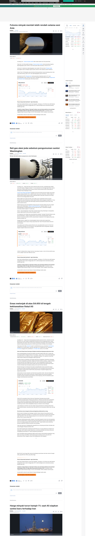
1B (22, 222)
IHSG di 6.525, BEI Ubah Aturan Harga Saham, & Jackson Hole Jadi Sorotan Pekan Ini (74, 72)
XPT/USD (19, 334)
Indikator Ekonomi (37, 4)
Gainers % (71, 100)
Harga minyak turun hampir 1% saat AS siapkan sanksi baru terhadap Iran (74, 76)
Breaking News (20, 4)
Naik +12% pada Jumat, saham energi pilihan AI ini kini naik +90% (74, 81)
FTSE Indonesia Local (69, 25)
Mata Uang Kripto (52, 4)
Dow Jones (67, 28)
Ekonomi (45, 4)
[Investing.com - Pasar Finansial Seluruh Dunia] (13, 1)
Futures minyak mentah (28, 47)
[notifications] (83, 0)
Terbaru (11, 4)
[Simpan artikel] (56, 16)
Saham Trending (69, 132)
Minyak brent (28, 61)
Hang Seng (67, 30)
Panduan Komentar (12, 279)
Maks (29, 222)
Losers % (75, 100)
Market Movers (68, 98)
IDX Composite (68, 22)
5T (27, 222)
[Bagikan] (53, 16)
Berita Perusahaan (57, 4)
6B (24, 222)
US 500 (67, 27)
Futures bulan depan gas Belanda (24, 178)
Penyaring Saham (51, 2)
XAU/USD (29, 331)
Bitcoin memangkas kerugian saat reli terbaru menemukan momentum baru (74, 90)
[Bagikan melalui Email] (28, 108)
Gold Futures (51, 331)
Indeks (71, 11)
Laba (71, 4)
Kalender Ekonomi (45, 2)
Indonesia (42, 4)
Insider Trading (63, 4)
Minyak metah (49, 53)
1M (20, 222)
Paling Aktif (67, 100)
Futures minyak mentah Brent (34, 191)
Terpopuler (15, 4)
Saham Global (25, 4)
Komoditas (32, 4)
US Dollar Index (36, 334)
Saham (78, 11)
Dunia (48, 4)
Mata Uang (28, 4)
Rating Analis (68, 4)
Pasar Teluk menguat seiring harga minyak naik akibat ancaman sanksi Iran (74, 85)
